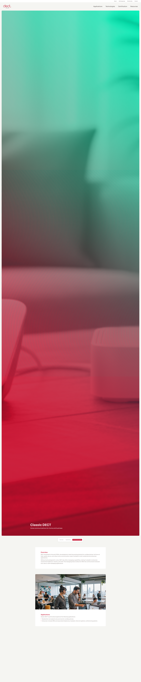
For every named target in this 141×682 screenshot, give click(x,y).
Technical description (77, 539)
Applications (68, 539)
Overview (61, 539)
